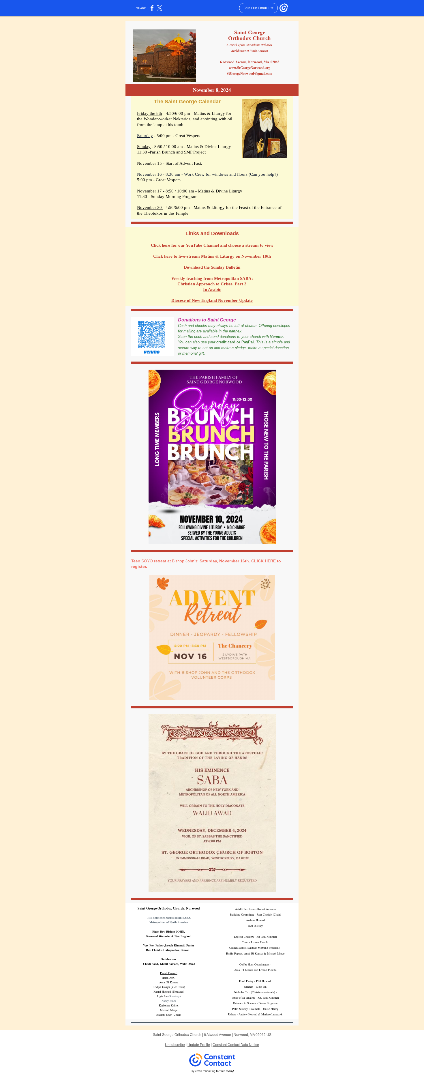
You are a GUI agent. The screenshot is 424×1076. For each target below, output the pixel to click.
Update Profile (198, 1045)
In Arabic (212, 289)
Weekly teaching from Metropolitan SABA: (212, 278)
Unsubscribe (175, 1045)
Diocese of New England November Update (212, 300)
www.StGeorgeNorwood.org (249, 67)
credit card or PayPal (235, 342)
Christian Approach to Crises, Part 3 (212, 284)
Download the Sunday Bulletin (212, 267)
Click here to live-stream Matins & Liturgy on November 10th (212, 256)
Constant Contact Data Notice (236, 1045)
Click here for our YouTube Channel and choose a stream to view (212, 245)
